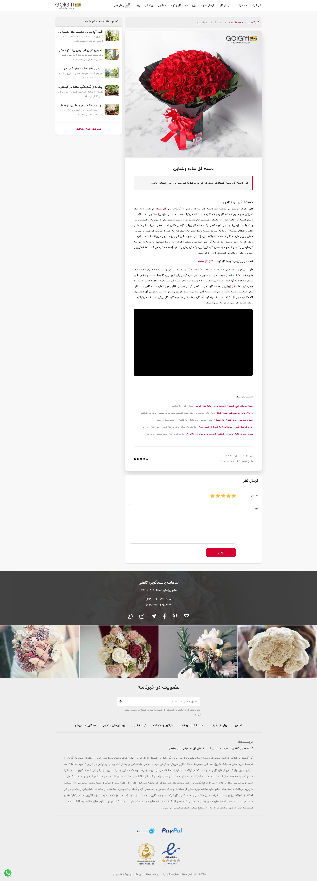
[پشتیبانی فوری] (153, 618)
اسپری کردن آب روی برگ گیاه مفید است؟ (79, 50)
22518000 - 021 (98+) (158, 605)
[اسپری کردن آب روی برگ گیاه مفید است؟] (112, 56)
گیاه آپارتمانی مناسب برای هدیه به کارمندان (79, 32)
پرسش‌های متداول (113, 725)
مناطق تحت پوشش (191, 725)
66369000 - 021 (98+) (158, 599)
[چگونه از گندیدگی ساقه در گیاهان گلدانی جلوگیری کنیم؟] (112, 93)
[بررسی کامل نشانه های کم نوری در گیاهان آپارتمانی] (112, 74)
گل (233, 286)
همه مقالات (236, 23)
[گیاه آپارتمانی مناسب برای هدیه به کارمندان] (112, 37)
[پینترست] (175, 618)
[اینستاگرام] (141, 618)
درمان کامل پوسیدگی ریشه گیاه (234, 413)
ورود (138, 5)
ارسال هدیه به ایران (203, 5)
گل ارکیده (161, 209)
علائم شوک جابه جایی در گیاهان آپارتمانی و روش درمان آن (219, 434)
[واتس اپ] (130, 618)
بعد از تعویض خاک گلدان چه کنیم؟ (233, 420)
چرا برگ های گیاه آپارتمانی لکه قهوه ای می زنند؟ (225, 427)
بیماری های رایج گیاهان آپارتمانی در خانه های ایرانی (223, 406)
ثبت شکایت (138, 725)
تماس (238, 725)
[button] (240, 5)
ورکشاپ (149, 5)
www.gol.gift (205, 261)
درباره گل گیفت (219, 725)
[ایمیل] (186, 618)
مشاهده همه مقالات (88, 129)
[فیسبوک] (164, 618)
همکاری (162, 5)
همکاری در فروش (85, 725)
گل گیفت (256, 5)
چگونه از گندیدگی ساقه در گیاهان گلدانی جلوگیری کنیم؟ (79, 87)
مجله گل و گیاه (179, 5)
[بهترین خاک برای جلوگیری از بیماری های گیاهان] (112, 111)
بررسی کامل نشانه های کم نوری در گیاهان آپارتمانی (79, 68)
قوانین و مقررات (162, 725)
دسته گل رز (190, 270)
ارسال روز (119, 5)
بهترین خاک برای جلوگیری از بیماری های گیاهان (79, 105)
